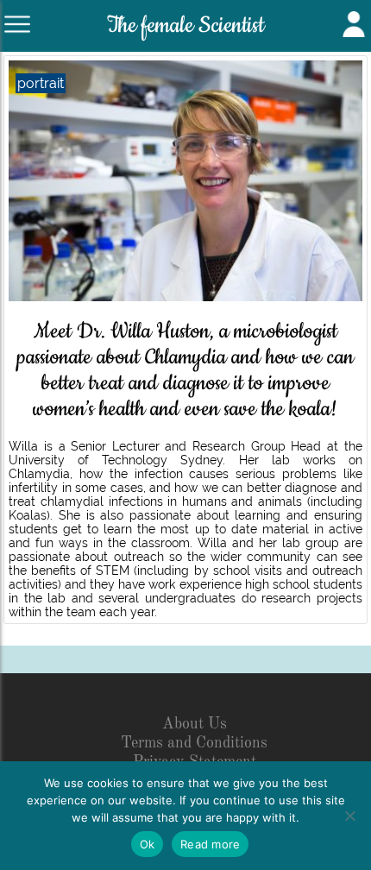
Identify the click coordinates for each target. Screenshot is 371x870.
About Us (194, 724)
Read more (210, 844)
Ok (147, 844)
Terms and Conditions (194, 743)
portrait (40, 83)
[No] (349, 815)
